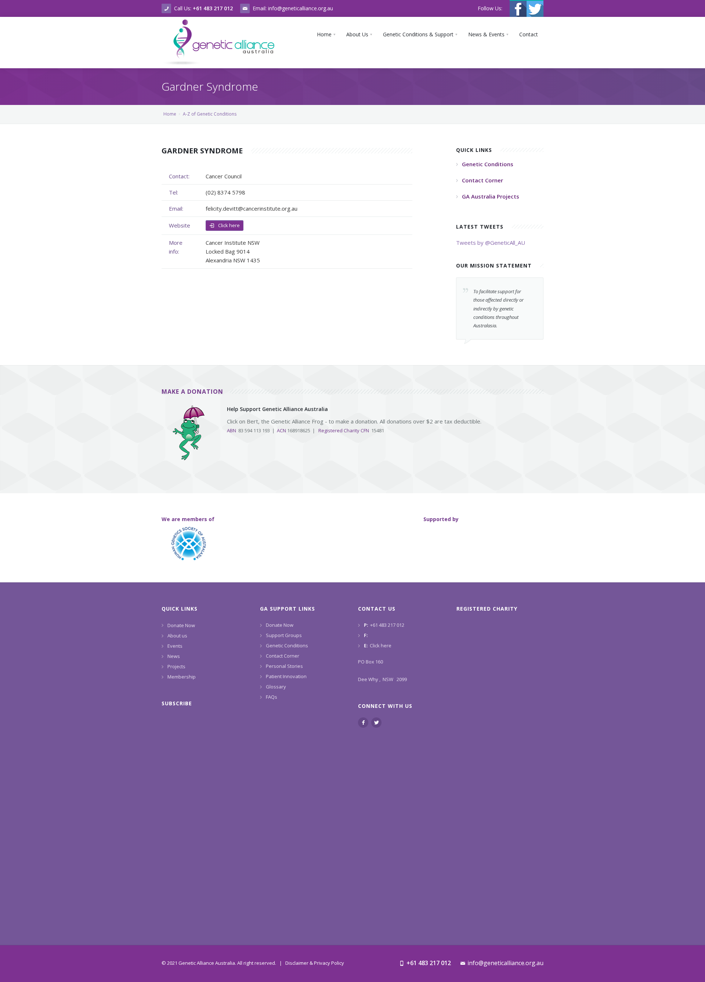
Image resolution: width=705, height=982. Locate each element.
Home (169, 114)
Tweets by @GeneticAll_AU (490, 242)
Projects (176, 666)
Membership (181, 676)
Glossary (276, 686)
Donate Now (181, 625)
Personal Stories (284, 666)
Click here (228, 225)
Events (174, 646)
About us (177, 635)
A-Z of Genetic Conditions (209, 114)
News (173, 656)
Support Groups (284, 635)
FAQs (271, 697)
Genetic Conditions (287, 645)
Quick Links (180, 608)
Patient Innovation (286, 676)
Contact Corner (282, 655)
